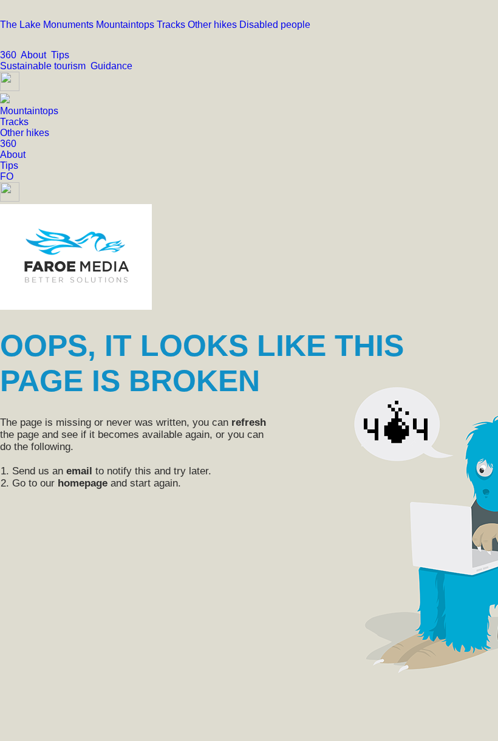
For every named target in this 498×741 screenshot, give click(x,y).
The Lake (21, 24)
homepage (82, 483)
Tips (61, 55)
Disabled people (274, 24)
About (36, 55)
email (79, 471)
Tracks (172, 24)
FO (6, 176)
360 (10, 55)
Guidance (112, 66)
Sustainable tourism (45, 66)
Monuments (69, 24)
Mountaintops (126, 24)
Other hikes (213, 24)
